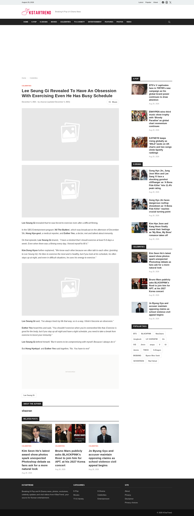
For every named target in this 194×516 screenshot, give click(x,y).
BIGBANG (137, 356)
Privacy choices (131, 502)
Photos (120, 22)
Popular (148, 2)
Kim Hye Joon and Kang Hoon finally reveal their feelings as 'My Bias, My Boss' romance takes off (160, 229)
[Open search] (169, 22)
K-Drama (44, 22)
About (155, 2)
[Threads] (167, 2)
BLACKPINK (146, 334)
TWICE (146, 350)
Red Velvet (152, 361)
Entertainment (94, 22)
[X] (170, 2)
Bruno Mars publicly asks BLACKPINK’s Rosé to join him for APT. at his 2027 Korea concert (70, 458)
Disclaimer (129, 499)
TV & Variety (79, 22)
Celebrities (65, 22)
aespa (152, 345)
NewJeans (160, 334)
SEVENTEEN (138, 361)
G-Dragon (157, 350)
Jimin (143, 345)
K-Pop (34, 22)
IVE (134, 345)
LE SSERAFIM (152, 339)
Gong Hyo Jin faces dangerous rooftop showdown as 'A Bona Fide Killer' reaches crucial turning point (160, 206)
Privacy (128, 495)
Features (109, 22)
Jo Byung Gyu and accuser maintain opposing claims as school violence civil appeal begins (102, 458)
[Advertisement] (97, 48)
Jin (163, 339)
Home (25, 22)
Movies (54, 22)
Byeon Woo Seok (153, 356)
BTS (135, 334)
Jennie (136, 350)
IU (165, 345)
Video (128, 22)
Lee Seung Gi (29, 395)
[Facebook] (163, 2)
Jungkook (137, 339)
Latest (141, 2)
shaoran (43, 102)
